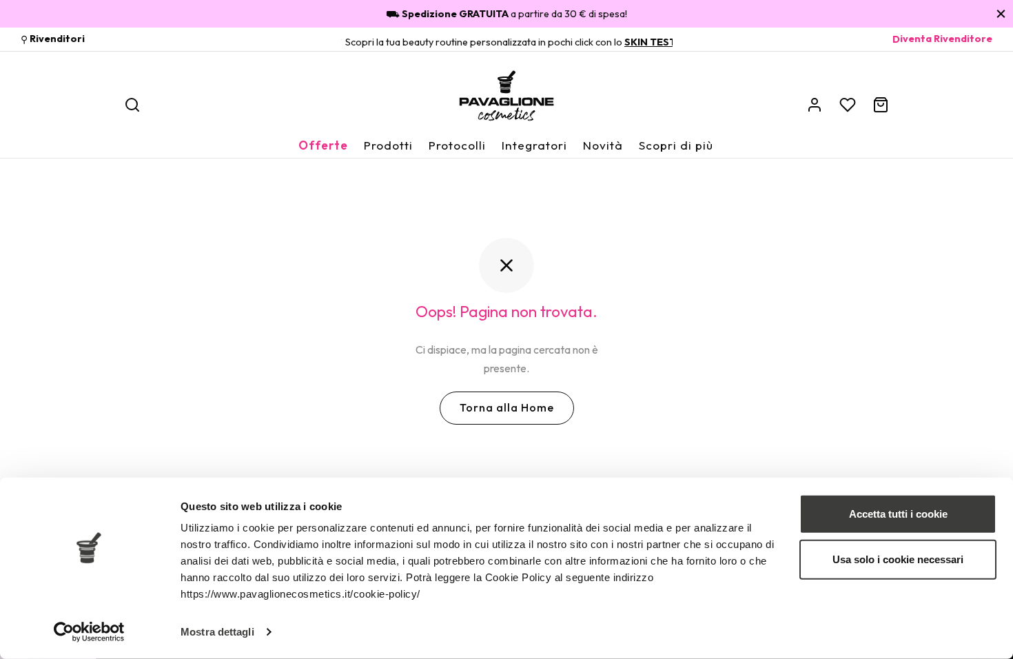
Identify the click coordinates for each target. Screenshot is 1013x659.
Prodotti (388, 145)
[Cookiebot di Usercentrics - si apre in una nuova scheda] (89, 632)
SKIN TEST (650, 42)
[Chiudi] (1001, 13)
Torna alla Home (507, 407)
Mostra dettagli (217, 632)
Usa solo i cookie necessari (897, 559)
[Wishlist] (847, 105)
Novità (603, 145)
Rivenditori (57, 39)
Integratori (534, 145)
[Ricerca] (132, 105)
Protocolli (457, 145)
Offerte (323, 145)
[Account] (814, 105)
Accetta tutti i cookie (898, 514)
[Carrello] (880, 105)
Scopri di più (676, 145)
